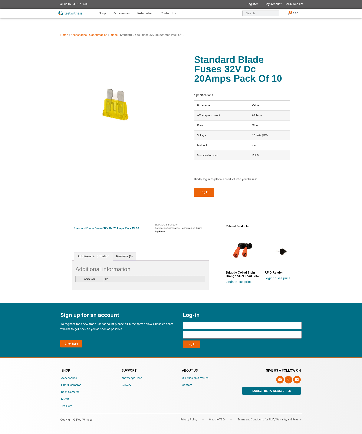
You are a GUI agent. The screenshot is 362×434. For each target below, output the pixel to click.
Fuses (114, 35)
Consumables (98, 35)
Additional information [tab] (93, 256)
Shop (102, 13)
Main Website (294, 4)
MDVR (65, 399)
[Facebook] (280, 379)
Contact (187, 385)
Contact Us (168, 13)
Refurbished (145, 13)
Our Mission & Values (195, 378)
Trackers (66, 406)
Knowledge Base (132, 378)
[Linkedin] (297, 379)
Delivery (126, 385)
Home (64, 35)
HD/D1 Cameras (71, 385)
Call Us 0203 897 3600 (73, 4)
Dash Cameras (70, 392)
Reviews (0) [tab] (124, 256)
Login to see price (239, 282)
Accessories (121, 13)
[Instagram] (288, 379)
